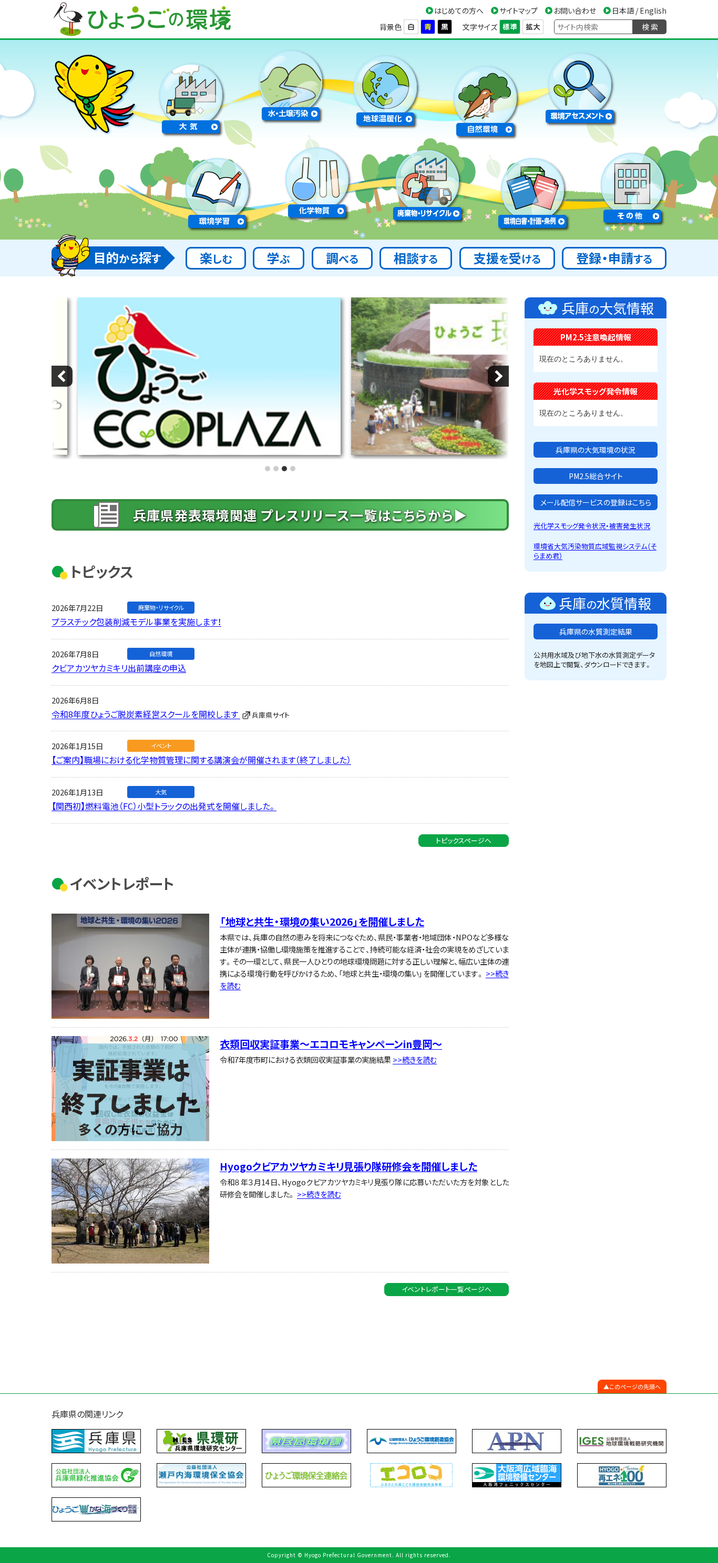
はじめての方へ (459, 10)
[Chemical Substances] (317, 180)
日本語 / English (639, 10)
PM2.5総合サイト (596, 476)
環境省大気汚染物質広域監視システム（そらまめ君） (595, 551)
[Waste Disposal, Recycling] (427, 183)
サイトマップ (518, 10)
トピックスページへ (463, 840)
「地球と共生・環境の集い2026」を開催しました (322, 921)
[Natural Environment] (485, 99)
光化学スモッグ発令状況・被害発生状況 (592, 526)
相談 (416, 258)
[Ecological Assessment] (579, 86)
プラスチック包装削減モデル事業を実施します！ (136, 621)
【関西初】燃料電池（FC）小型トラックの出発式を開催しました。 (164, 806)
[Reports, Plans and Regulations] (532, 191)
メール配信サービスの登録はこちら (595, 502)
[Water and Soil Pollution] (290, 83)
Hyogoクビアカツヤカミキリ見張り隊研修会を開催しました (348, 1166)
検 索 (650, 27)
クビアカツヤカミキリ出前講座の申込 (119, 667)
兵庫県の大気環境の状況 (595, 449)
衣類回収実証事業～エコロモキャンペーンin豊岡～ (331, 1044)
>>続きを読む (415, 1059)
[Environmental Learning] (217, 191)
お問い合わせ (574, 10)
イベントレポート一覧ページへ (446, 1289)
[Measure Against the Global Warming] (385, 88)
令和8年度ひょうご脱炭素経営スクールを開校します (146, 714)
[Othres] (632, 185)
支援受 (507, 258)
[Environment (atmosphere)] (190, 96)
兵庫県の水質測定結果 (595, 631)
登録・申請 (614, 258)
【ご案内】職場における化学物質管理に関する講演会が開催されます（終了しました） (201, 759)
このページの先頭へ (635, 1386)
